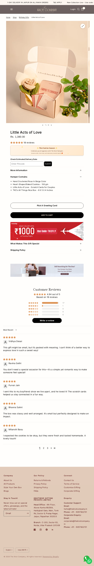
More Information (18, 170)
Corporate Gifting (72, 491)
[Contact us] (89, 561)
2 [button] (43, 448)
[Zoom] (82, 26)
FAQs (36, 491)
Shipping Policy (17, 250)
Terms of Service (71, 484)
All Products (9, 484)
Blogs (6, 491)
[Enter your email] (27, 513)
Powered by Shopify (51, 557)
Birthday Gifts (24, 17)
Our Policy (39, 475)
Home (8, 17)
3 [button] (47, 448)
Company (8, 475)
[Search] (78, 9)
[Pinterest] (48, 529)
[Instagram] (42, 529)
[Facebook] (36, 529)
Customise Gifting (72, 487)
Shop (15, 17)
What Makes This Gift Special (24, 243)
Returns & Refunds (42, 480)
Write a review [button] (47, 320)
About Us (8, 480)
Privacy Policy (40, 484)
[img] (9, 337)
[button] (17, 142)
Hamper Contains (18, 177)
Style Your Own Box (13, 487)
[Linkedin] (54, 529)
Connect (68, 475)
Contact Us (69, 480)
